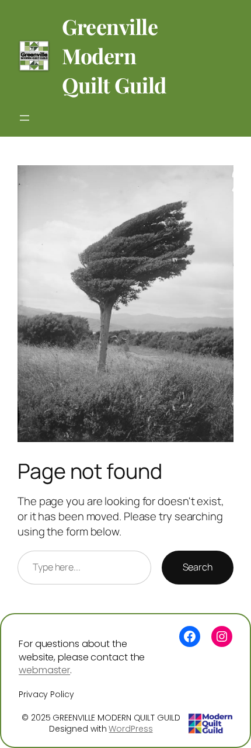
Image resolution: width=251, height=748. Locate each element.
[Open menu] (25, 118)
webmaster (44, 670)
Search (197, 567)
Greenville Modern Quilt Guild (114, 55)
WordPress (130, 729)
